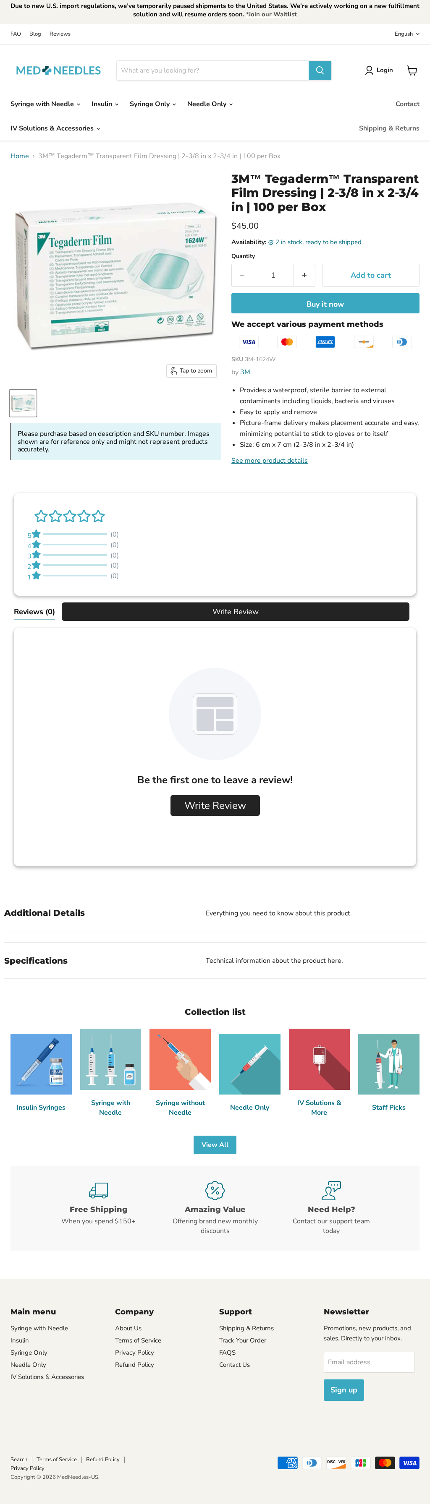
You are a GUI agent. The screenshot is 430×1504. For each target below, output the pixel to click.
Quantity (243, 256)
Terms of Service (138, 1340)
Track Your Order (242, 1340)
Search (18, 1459)
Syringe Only (150, 104)
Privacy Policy (134, 1352)
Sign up (343, 1390)
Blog (35, 34)
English (404, 34)
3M (245, 372)
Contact (408, 104)
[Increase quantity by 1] (304, 275)
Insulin (103, 104)
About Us (128, 1328)
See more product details (269, 460)
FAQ (15, 34)
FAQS (227, 1352)
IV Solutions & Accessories (52, 128)
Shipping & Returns (389, 128)
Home (19, 156)
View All (215, 1145)
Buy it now (325, 304)
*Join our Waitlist (271, 14)
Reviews (60, 34)
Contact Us (234, 1365)
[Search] (320, 70)
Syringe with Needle (43, 104)
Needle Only (207, 104)
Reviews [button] (34, 612)
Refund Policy (134, 1365)
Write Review (235, 612)
